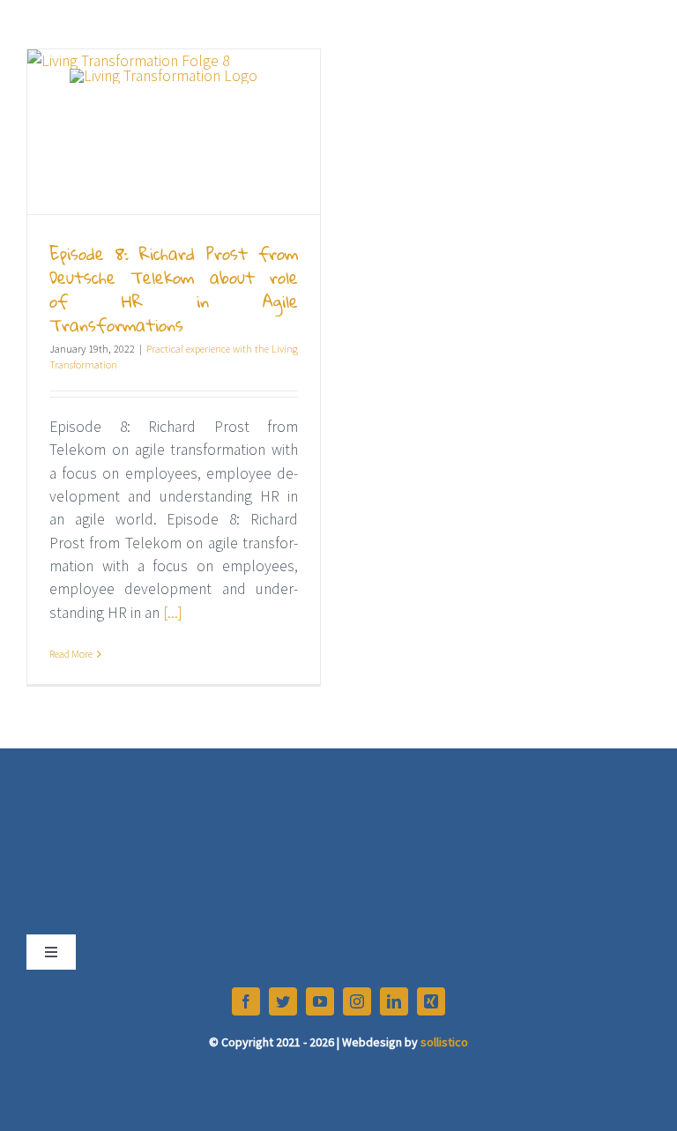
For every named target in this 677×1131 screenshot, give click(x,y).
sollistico (444, 1042)
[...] (172, 612)
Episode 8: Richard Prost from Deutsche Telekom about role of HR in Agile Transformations (173, 289)
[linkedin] (394, 1001)
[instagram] (357, 1001)
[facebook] (246, 1001)
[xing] (431, 1001)
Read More (71, 653)
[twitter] (283, 1001)
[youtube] (320, 1001)
